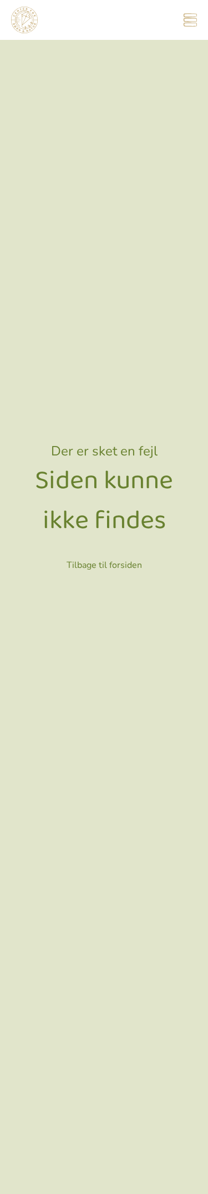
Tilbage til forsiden (104, 565)
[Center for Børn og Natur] (24, 20)
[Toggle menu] (190, 20)
